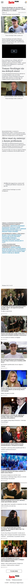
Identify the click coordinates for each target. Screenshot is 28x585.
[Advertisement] (14, 115)
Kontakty (8, 579)
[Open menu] (2, 2)
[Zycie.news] (13, 2)
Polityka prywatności (17, 579)
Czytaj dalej (14, 571)
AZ (6, 12)
